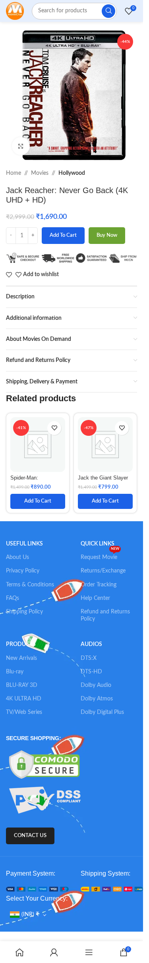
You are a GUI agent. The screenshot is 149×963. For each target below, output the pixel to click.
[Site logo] (15, 11)
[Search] (108, 11)
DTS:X (89, 658)
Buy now (107, 235)
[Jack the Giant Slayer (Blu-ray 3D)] (105, 444)
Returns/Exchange (103, 571)
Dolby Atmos (97, 699)
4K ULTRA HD (23, 699)
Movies (39, 173)
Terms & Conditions (30, 585)
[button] (37, 501)
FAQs (12, 598)
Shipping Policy (24, 612)
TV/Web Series (24, 712)
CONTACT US (30, 835)
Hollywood (71, 173)
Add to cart (63, 235)
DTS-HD (91, 672)
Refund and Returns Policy (105, 615)
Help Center (95, 598)
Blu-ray (14, 672)
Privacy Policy (22, 571)
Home (13, 173)
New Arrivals (21, 658)
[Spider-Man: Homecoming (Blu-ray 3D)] (37, 444)
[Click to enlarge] (21, 146)
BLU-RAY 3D (21, 685)
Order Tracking (98, 585)
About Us (17, 557)
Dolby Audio (96, 685)
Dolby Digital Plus (102, 712)
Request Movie (100, 555)
